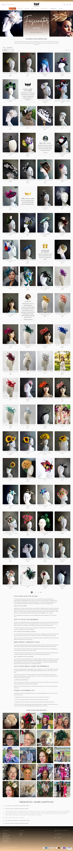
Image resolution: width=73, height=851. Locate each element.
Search (21, 833)
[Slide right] (69, 1)
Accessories (9, 47)
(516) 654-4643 (30, 200)
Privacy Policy (5, 840)
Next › (41, 592)
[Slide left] (3, 1)
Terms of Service (6, 841)
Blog (20, 835)
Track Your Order (6, 835)
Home (4, 47)
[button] (64, 4)
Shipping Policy (6, 836)
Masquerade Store (8, 847)
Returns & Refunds (6, 838)
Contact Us (5, 833)
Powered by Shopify (6, 848)
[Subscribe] (69, 834)
